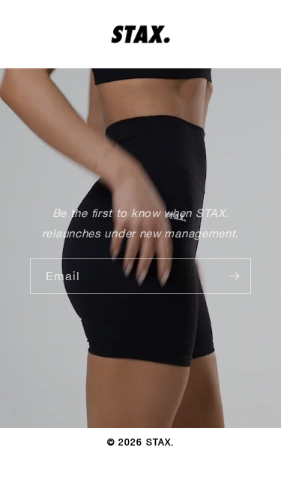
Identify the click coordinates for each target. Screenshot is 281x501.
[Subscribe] (233, 276)
